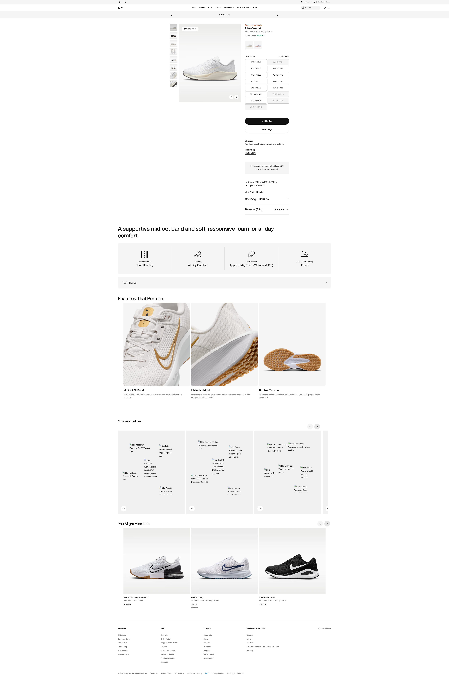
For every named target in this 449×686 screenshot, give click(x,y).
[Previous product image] (231, 97)
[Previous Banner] (171, 15)
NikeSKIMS (229, 8)
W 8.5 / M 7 (278, 81)
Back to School (243, 8)
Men (194, 8)
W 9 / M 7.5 (256, 88)
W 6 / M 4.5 (256, 69)
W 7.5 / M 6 (278, 75)
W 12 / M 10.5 (256, 107)
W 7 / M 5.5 (256, 75)
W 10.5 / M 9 (278, 94)
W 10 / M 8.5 (255, 94)
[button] (173, 35)
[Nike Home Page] (121, 7)
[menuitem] (316, 2)
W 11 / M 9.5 (256, 101)
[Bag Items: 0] (329, 8)
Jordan (218, 8)
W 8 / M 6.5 (256, 81)
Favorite (265, 129)
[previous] (310, 426)
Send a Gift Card (224, 14)
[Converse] (124, 2)
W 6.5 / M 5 (278, 69)
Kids (210, 8)
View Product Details (254, 192)
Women (202, 8)
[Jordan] (119, 2)
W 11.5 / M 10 (278, 101)
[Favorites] (324, 8)
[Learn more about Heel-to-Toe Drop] (312, 262)
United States (326, 628)
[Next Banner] (278, 15)
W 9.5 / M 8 (278, 88)
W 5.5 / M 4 (278, 62)
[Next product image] (236, 97)
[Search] (303, 8)
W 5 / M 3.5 (256, 62)
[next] (317, 426)
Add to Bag (267, 121)
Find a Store (250, 153)
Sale (255, 8)
